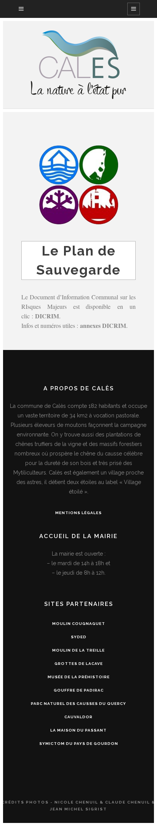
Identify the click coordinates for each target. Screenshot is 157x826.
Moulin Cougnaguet (78, 623)
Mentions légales (78, 513)
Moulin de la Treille (78, 650)
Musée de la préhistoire (79, 677)
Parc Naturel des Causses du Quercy (78, 703)
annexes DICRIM (103, 325)
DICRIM (47, 316)
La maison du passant (78, 730)
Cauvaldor (78, 717)
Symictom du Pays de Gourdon (78, 743)
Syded (79, 637)
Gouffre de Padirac (79, 690)
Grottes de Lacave (78, 663)
